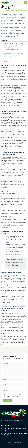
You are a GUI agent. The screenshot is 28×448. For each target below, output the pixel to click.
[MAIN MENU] (25, 2)
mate (21, 210)
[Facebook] (11, 444)
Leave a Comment (5, 10)
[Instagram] (16, 444)
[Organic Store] (5, 2)
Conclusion (6, 61)
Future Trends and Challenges (10, 59)
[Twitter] (14, 444)
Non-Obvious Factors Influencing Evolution (13, 56)
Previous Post (9, 349)
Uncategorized (13, 10)
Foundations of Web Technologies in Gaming (13, 43)
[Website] (14, 390)
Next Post (20, 348)
